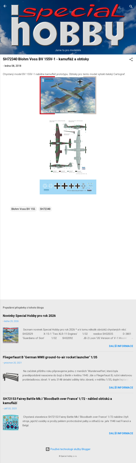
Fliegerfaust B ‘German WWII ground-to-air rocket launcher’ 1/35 (50, 357)
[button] (131, 60)
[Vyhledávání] (131, 7)
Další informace (121, 346)
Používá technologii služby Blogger (70, 449)
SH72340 (45, 209)
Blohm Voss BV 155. (23, 209)
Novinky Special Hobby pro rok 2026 (29, 316)
